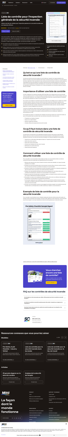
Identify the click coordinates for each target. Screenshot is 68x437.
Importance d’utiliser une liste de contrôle (8, 75)
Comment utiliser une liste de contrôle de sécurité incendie (8, 81)
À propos (50, 410)
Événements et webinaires (54, 419)
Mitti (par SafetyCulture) (34, 401)
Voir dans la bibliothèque (8, 359)
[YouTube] (12, 418)
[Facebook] (18, 418)
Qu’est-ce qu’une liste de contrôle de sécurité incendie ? (8, 71)
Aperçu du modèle (15, 31)
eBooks (30, 419)
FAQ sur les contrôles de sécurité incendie (8, 87)
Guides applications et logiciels (35, 412)
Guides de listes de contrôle (34, 415)
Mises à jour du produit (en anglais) (36, 398)
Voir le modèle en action (58, 41)
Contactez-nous (52, 396)
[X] (14, 418)
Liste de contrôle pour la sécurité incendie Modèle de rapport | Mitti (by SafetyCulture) (40, 261)
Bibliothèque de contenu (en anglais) (36, 410)
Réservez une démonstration (35, 396)
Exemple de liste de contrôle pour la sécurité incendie (9, 84)
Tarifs (30, 394)
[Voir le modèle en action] (56, 25)
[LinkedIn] (16, 418)
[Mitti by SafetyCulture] (4, 3)
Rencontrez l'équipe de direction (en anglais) (57, 417)
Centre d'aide (51, 394)
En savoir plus (12, 382)
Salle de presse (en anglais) (54, 415)
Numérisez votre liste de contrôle (55, 402)
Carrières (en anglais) (53, 412)
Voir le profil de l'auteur (36, 322)
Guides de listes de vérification (8, 5)
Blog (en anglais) (32, 421)
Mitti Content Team (31, 67)
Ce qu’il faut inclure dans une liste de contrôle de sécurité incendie (8, 78)
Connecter (53, 2)
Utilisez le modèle (5, 31)
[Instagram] (20, 418)
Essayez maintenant (51, 282)
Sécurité (15, 5)
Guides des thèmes (33, 417)
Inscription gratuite (61, 2)
